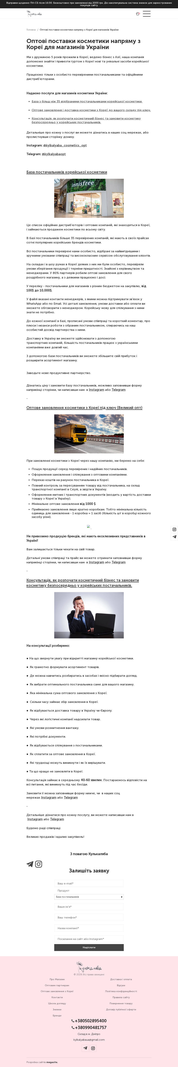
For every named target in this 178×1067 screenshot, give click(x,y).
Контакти (57, 997)
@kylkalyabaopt (54, 154)
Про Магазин (57, 979)
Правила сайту (121, 997)
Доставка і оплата (121, 979)
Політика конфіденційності (121, 991)
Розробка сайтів (42, 1062)
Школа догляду (57, 1003)
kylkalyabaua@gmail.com (89, 1039)
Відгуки (121, 985)
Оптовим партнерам (57, 985)
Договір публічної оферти (121, 1009)
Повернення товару (121, 1003)
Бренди (57, 1015)
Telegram (119, 390)
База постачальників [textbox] (67, 896)
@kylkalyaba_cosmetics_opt (65, 145)
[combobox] (89, 896)
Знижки (57, 1009)
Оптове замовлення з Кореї (57, 991)
